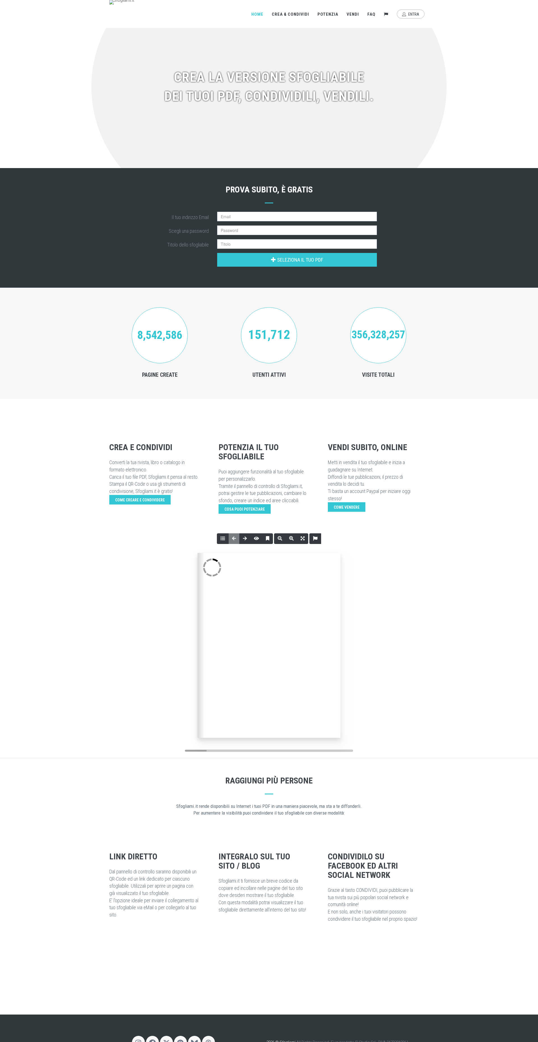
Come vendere (347, 507)
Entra (413, 14)
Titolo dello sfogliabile (188, 245)
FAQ (371, 14)
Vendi (353, 14)
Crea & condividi (290, 14)
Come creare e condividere (140, 500)
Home (257, 14)
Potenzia (327, 14)
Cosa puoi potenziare (244, 509)
